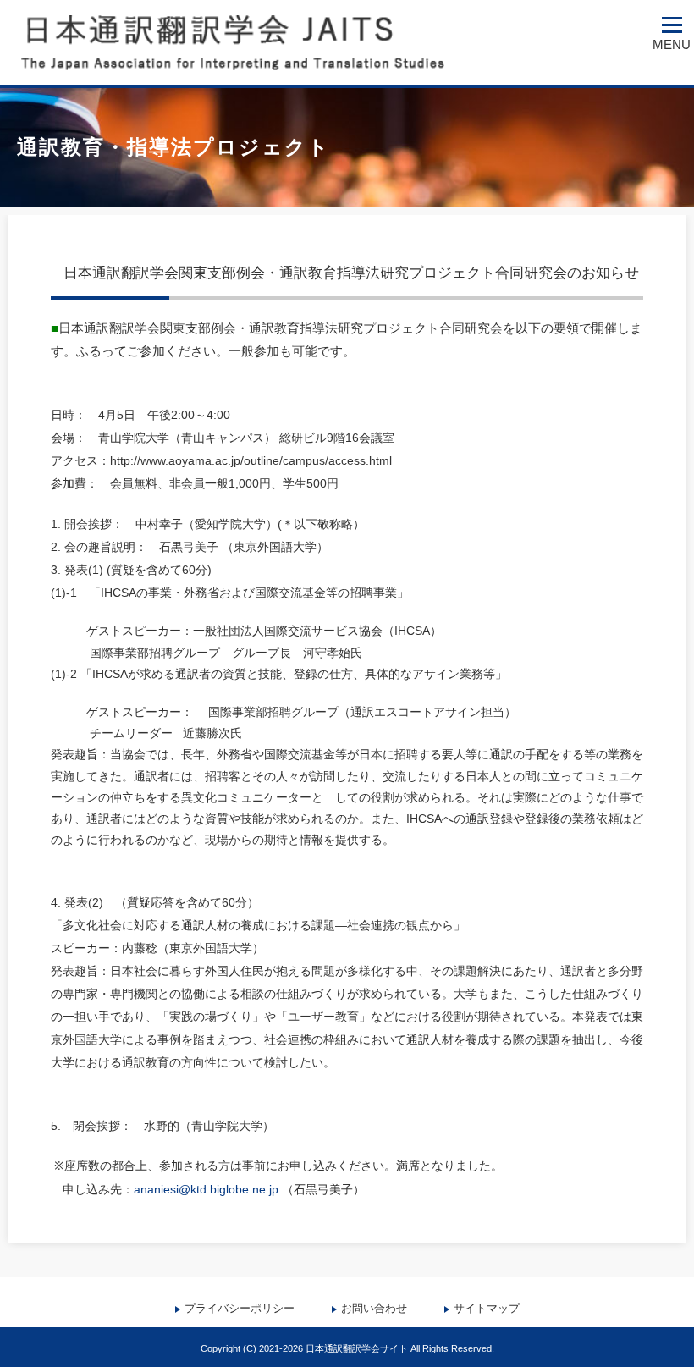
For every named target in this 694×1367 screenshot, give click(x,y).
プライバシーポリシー (240, 1308)
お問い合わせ (374, 1308)
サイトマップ (487, 1308)
